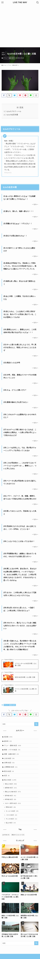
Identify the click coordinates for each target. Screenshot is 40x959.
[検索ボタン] (37, 2)
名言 (6, 775)
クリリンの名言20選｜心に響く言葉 (26, 690)
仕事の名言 (9, 762)
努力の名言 (9, 771)
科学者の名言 (10, 799)
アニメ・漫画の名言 (9, 58)
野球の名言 (11, 807)
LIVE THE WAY (20, 2)
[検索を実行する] (36, 724)
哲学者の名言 (10, 795)
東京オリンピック (18, 834)
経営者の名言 (11, 788)
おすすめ (5, 834)
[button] (4, 95)
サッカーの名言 (12, 811)
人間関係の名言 (10, 767)
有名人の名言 (11, 784)
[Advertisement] (20, 26)
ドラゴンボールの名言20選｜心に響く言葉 (26, 664)
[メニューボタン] (2, 2)
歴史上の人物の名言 (13, 791)
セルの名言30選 (12, 115)
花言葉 (8, 737)
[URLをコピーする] (36, 95)
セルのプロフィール (13, 111)
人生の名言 (9, 758)
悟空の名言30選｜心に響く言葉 (25, 677)
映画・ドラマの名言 (12, 750)
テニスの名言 (11, 819)
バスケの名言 (11, 815)
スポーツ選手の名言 (13, 803)
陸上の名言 (11, 823)
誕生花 (8, 741)
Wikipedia (7, 172)
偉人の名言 (10, 780)
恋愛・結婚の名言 (11, 754)
